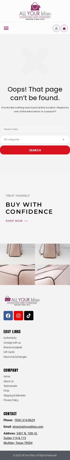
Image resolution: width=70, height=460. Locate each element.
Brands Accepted (13, 347)
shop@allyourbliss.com (28, 426)
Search (35, 150)
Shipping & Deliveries (15, 395)
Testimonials (10, 385)
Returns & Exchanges (15, 356)
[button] (6, 28)
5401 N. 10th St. (27, 433)
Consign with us (12, 342)
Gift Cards (9, 352)
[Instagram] (18, 315)
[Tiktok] (28, 315)
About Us (8, 381)
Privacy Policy (11, 400)
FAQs (6, 390)
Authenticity (10, 337)
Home (7, 376)
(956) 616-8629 (25, 420)
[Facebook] (8, 315)
